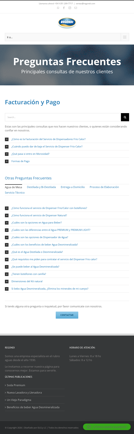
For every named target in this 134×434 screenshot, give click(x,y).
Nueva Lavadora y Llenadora (24, 392)
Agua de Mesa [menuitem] (13, 187)
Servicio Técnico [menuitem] (15, 192)
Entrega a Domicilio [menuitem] (73, 187)
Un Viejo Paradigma (19, 400)
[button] (107, 427)
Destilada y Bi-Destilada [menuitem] (41, 187)
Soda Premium (16, 385)
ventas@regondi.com (85, 3)
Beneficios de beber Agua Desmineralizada (33, 407)
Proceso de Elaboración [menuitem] (104, 187)
